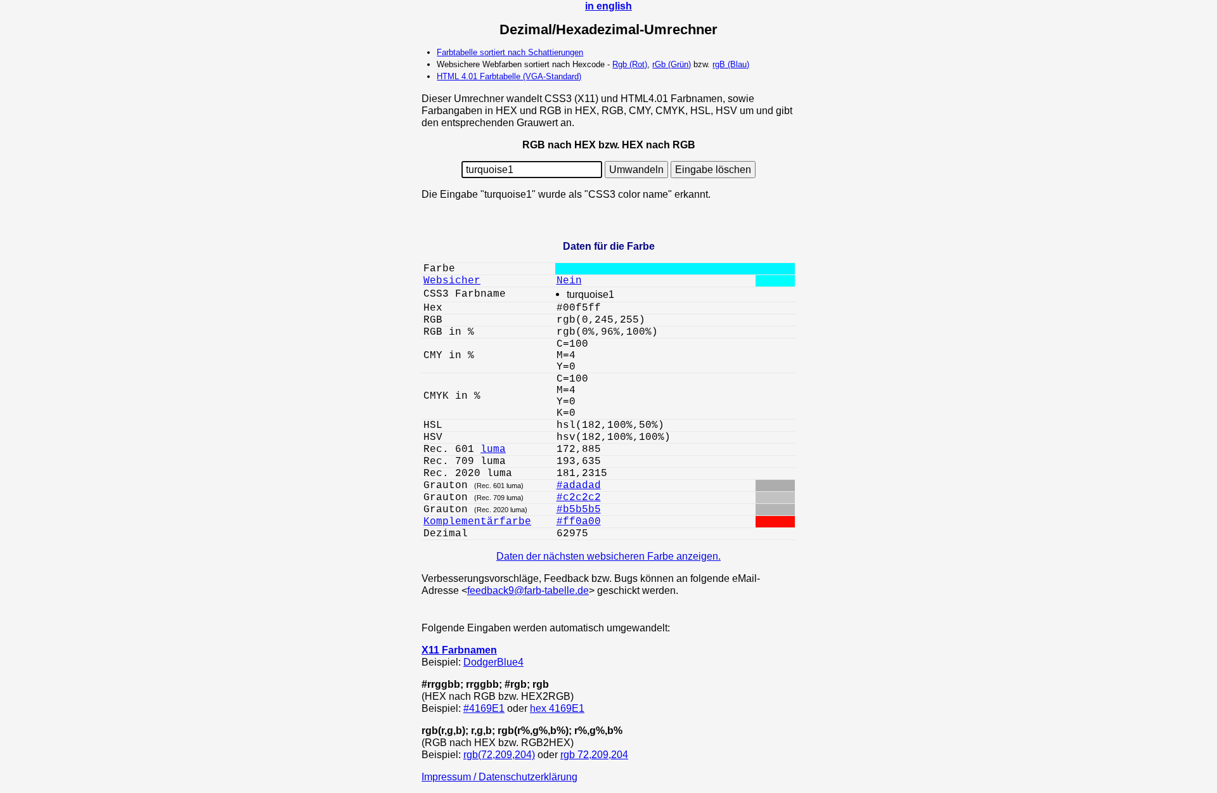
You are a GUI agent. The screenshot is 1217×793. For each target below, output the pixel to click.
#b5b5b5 (579, 509)
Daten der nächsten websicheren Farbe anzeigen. (608, 556)
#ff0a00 (579, 521)
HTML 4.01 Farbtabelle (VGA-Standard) (509, 76)
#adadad (579, 485)
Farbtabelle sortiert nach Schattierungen (510, 52)
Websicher (451, 281)
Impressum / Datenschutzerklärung (499, 776)
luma (493, 449)
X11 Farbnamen (459, 649)
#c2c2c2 (579, 497)
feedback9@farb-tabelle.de (528, 590)
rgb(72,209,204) (499, 754)
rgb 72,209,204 (594, 754)
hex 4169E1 (557, 708)
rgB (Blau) (730, 64)
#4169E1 (484, 708)
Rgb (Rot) (629, 64)
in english (608, 5)
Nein (569, 281)
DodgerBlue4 (493, 661)
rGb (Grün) (671, 64)
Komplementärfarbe (477, 521)
